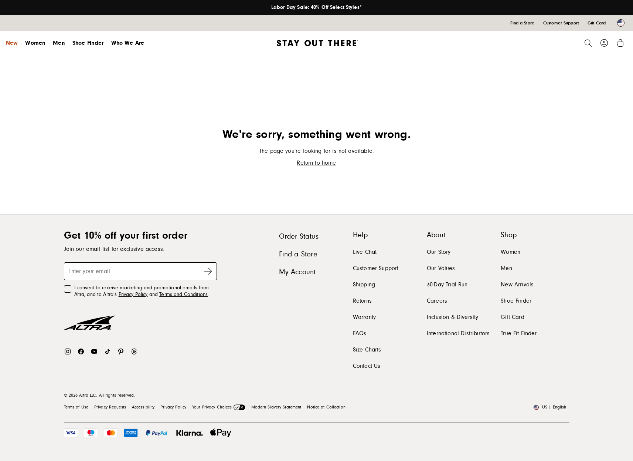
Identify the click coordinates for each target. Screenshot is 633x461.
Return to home (316, 162)
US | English (554, 407)
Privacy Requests (110, 407)
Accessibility (143, 407)
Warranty (364, 317)
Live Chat (365, 252)
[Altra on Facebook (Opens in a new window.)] (81, 351)
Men (59, 43)
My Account (297, 272)
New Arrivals (517, 284)
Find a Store (298, 254)
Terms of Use (76, 407)
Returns (362, 300)
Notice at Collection (326, 407)
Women (35, 43)
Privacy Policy (133, 294)
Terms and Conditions (183, 294)
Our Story (438, 252)
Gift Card (512, 317)
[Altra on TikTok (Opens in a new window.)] (107, 351)
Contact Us (367, 366)
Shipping (364, 284)
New (12, 43)
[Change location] (621, 23)
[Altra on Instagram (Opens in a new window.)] (67, 351)
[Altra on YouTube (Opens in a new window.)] (94, 351)
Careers (437, 300)
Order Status (299, 236)
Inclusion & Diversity (452, 317)
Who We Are (127, 43)
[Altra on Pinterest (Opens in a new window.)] (121, 351)
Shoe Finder (88, 43)
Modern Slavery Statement (276, 407)
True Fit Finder (519, 333)
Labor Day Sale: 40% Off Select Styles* (316, 7)
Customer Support (376, 268)
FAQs (360, 333)
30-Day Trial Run (447, 284)
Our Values (441, 268)
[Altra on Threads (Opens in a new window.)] (134, 351)
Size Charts (367, 349)
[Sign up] (208, 271)
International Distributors (458, 333)
